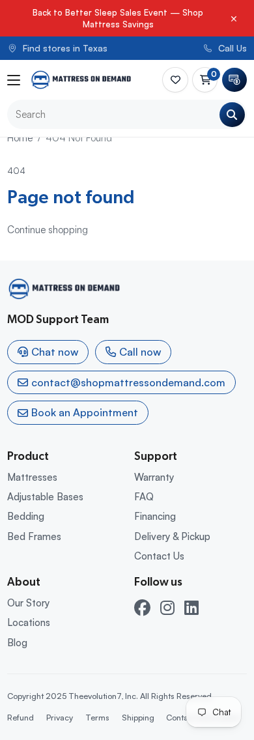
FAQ (144, 497)
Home (20, 138)
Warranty (154, 477)
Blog (17, 642)
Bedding (25, 516)
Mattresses (32, 477)
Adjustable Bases (45, 497)
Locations (28, 622)
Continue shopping (47, 229)
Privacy (59, 717)
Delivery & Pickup (172, 536)
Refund (20, 717)
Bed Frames (34, 536)
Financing (155, 516)
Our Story (28, 603)
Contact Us (159, 556)
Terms (97, 717)
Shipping (138, 717)
